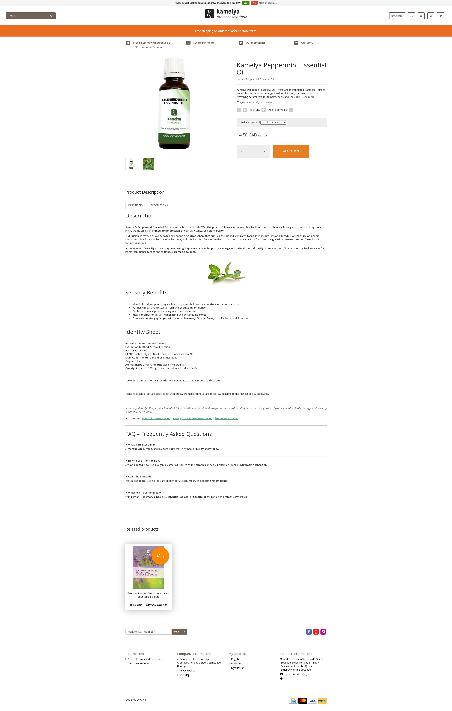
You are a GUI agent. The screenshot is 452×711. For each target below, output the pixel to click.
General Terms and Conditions (145, 659)
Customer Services (138, 663)
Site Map (185, 675)
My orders (237, 663)
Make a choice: (250, 122)
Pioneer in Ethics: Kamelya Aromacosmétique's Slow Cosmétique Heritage (199, 662)
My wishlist (237, 668)
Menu (13, 16)
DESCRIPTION (136, 205)
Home (240, 79)
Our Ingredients (255, 42)
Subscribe (179, 631)
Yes (246, 3)
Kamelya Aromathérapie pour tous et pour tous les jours (148, 594)
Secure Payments (204, 42)
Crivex (143, 699)
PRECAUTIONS (159, 205)
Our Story (307, 42)
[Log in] (422, 15)
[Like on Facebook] (239, 109)
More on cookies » (268, 3)
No (254, 3)
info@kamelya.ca (302, 674)
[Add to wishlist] (263, 109)
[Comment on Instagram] (244, 109)
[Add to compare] (290, 109)
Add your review (262, 102)
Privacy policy (187, 670)
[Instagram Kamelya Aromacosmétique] (323, 631)
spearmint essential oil (156, 418)
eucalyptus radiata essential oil (192, 418)
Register (235, 659)
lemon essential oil (226, 418)
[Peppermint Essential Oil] (174, 104)
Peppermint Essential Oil (260, 79)
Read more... (308, 96)
